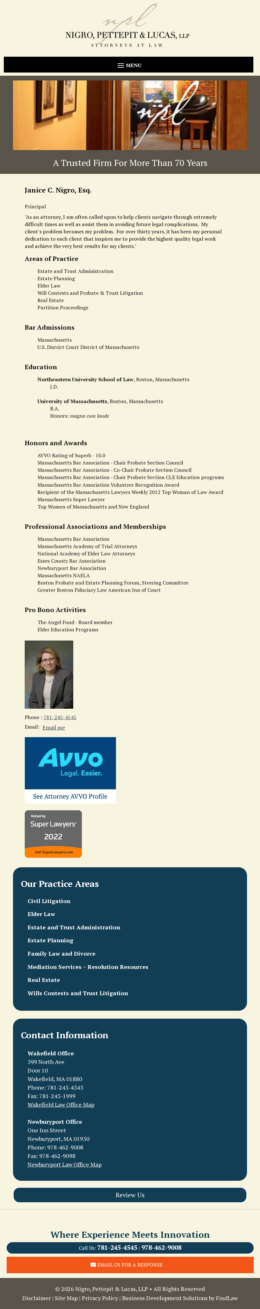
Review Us (130, 1195)
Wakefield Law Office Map (61, 1104)
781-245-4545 (59, 717)
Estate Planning (50, 940)
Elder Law (41, 914)
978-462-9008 (65, 1147)
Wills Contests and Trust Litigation (78, 993)
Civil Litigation (49, 901)
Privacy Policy (100, 1298)
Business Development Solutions (165, 1298)
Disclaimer (36, 1298)
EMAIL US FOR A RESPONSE (130, 1264)
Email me (53, 727)
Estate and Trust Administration (74, 927)
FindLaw (227, 1298)
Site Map (66, 1298)
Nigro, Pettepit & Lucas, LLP (111, 1289)
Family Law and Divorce (61, 953)
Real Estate (44, 980)
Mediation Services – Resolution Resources (88, 967)
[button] (128, 65)
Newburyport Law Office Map (64, 1164)
